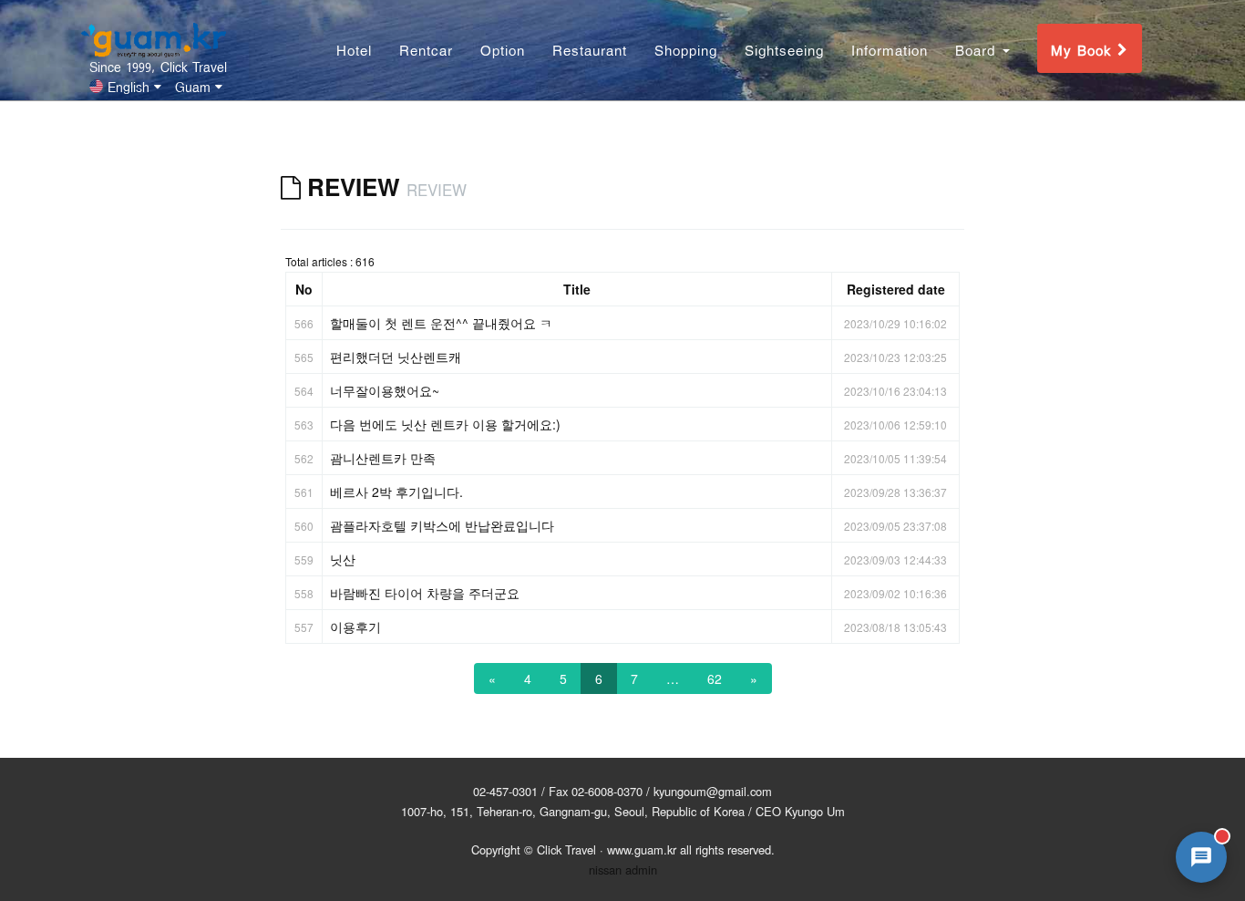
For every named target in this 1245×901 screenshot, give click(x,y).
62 (714, 678)
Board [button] (978, 49)
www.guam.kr (641, 849)
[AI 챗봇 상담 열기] (1201, 857)
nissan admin (623, 869)
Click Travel (566, 849)
